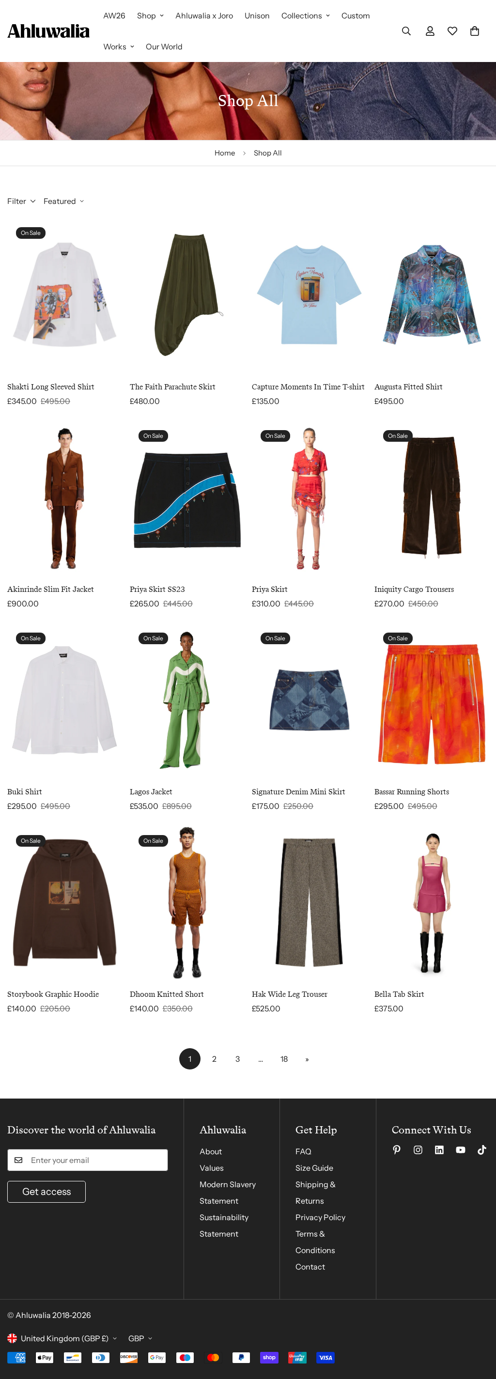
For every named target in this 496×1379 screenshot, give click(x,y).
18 (284, 1059)
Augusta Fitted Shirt (408, 386)
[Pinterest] (397, 1150)
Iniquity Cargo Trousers (414, 589)
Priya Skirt (270, 589)
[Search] (406, 31)
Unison (257, 15)
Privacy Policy (320, 1217)
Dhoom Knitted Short (167, 994)
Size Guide (314, 1168)
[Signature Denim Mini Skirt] (309, 700)
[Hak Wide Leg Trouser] (309, 902)
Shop (146, 15)
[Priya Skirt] (309, 497)
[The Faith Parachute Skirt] (187, 294)
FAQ (303, 1151)
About (211, 1151)
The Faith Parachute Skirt (173, 386)
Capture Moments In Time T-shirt (308, 386)
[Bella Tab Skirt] (431, 902)
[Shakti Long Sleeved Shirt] (64, 294)
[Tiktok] (482, 1150)
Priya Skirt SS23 (157, 589)
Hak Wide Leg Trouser (289, 994)
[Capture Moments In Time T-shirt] (309, 294)
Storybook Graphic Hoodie (53, 994)
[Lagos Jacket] (187, 700)
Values (212, 1168)
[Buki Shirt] (64, 700)
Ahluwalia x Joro (204, 15)
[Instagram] (418, 1150)
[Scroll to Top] (477, 1326)
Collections (301, 15)
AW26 (114, 15)
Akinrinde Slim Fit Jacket (50, 589)
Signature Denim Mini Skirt (298, 791)
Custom (355, 15)
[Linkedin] (439, 1150)
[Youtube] (460, 1150)
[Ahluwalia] (48, 31)
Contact (310, 1266)
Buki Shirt (24, 791)
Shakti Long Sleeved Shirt (50, 386)
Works (114, 46)
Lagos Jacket (151, 791)
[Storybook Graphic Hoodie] (64, 902)
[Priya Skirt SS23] (187, 497)
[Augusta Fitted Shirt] (431, 294)
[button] (475, 31)
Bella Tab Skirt (399, 994)
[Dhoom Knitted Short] (187, 902)
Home (225, 152)
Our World (164, 46)
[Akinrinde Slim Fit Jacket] (64, 497)
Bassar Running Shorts (411, 791)
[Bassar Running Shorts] (431, 700)
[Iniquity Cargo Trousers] (431, 497)
